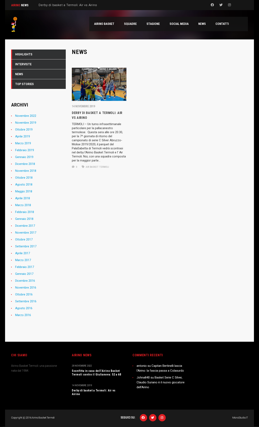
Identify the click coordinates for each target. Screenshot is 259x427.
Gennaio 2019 (24, 157)
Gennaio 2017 (24, 274)
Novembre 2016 (25, 287)
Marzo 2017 (23, 260)
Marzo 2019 (23, 143)
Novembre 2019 (25, 122)
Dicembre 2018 (25, 164)
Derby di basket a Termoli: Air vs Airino (94, 392)
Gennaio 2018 (24, 219)
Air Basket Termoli (97, 167)
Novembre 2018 (25, 171)
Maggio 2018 (23, 191)
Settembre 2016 (25, 301)
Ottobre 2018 (24, 177)
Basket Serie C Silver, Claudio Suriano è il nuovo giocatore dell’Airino (161, 382)
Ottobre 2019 (24, 129)
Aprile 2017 (22, 253)
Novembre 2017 (25, 232)
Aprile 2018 (22, 198)
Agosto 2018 (23, 184)
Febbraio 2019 (24, 150)
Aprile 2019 (22, 136)
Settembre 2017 (25, 246)
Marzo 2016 (23, 315)
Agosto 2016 (23, 308)
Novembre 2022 (25, 116)
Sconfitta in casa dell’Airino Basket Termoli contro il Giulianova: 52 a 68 (96, 372)
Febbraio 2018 (24, 212)
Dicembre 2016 (25, 281)
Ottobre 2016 (24, 294)
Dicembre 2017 (25, 226)
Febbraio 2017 (24, 267)
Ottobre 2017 (24, 239)
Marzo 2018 (23, 205)
